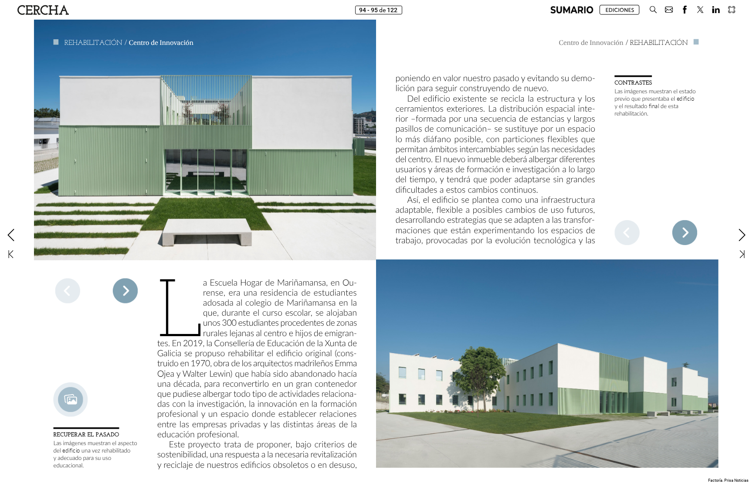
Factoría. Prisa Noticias (728, 480)
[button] (571, 10)
